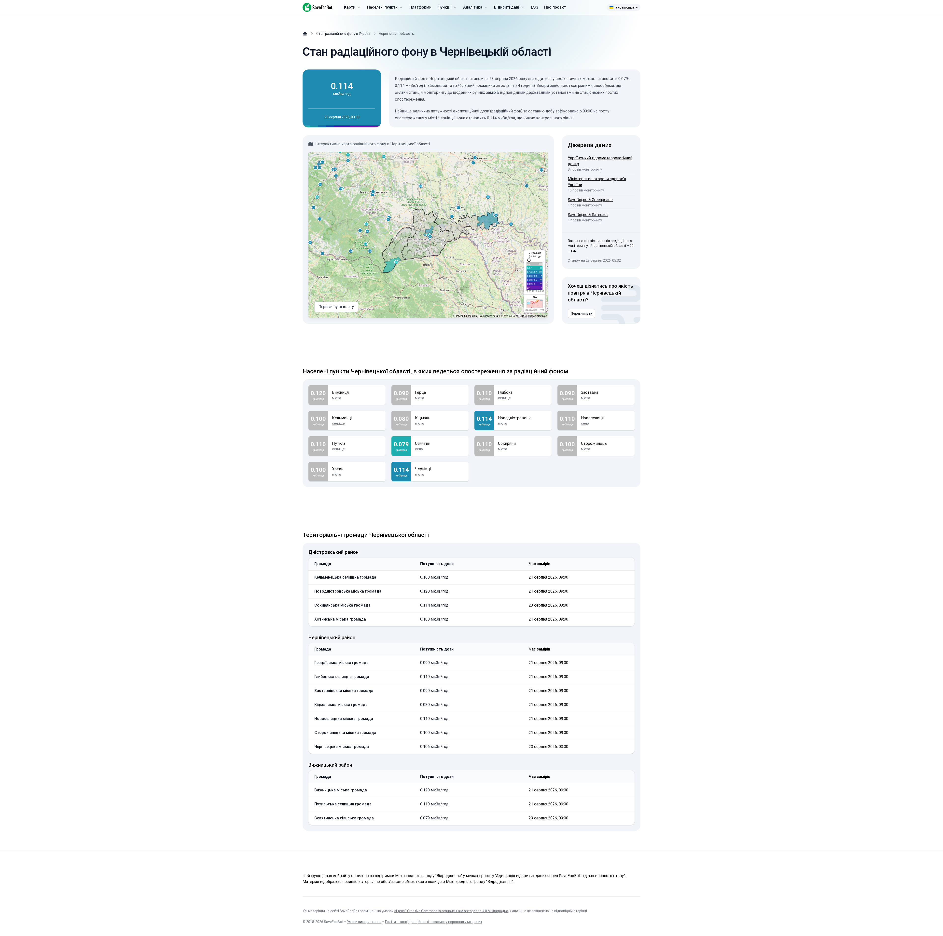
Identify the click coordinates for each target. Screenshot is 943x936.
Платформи (420, 7)
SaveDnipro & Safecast (588, 214)
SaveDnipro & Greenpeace (590, 199)
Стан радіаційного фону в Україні (343, 34)
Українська (624, 7)
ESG (534, 7)
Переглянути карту (336, 306)
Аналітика (472, 7)
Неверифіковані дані (467, 316)
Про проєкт (555, 7)
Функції (444, 7)
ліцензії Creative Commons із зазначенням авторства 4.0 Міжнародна (451, 911)
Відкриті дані (506, 7)
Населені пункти (382, 7)
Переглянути (581, 313)
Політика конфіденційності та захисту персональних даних (433, 922)
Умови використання (364, 922)
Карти (349, 7)
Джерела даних (491, 316)
